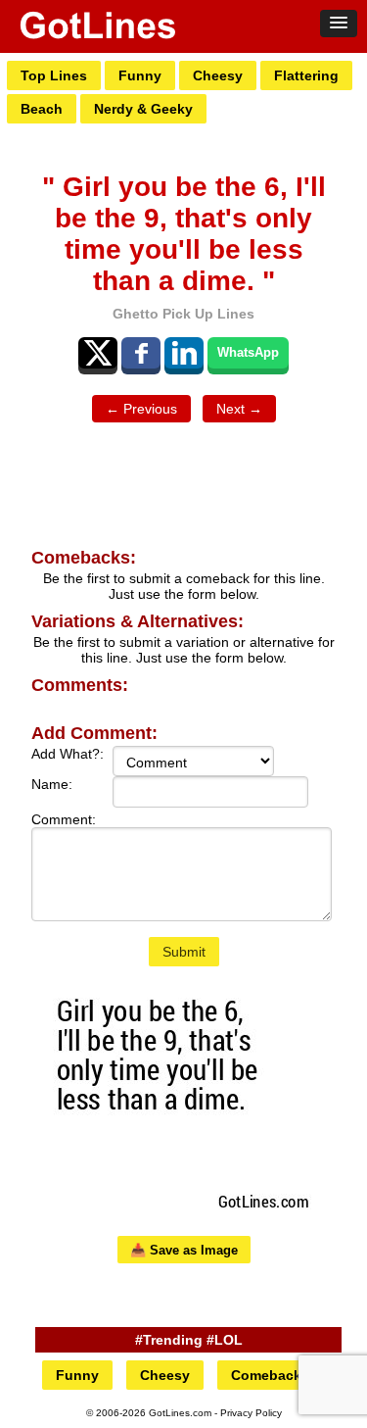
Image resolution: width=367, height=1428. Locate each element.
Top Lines (54, 75)
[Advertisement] (184, 486)
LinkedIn (184, 353)
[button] (338, 23)
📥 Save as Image (184, 1250)
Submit (184, 952)
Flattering (306, 75)
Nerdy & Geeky (143, 109)
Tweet (97, 353)
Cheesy (218, 75)
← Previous (141, 409)
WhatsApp (248, 352)
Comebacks (270, 1375)
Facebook (141, 353)
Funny (139, 75)
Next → (239, 409)
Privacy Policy (251, 1412)
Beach (42, 109)
